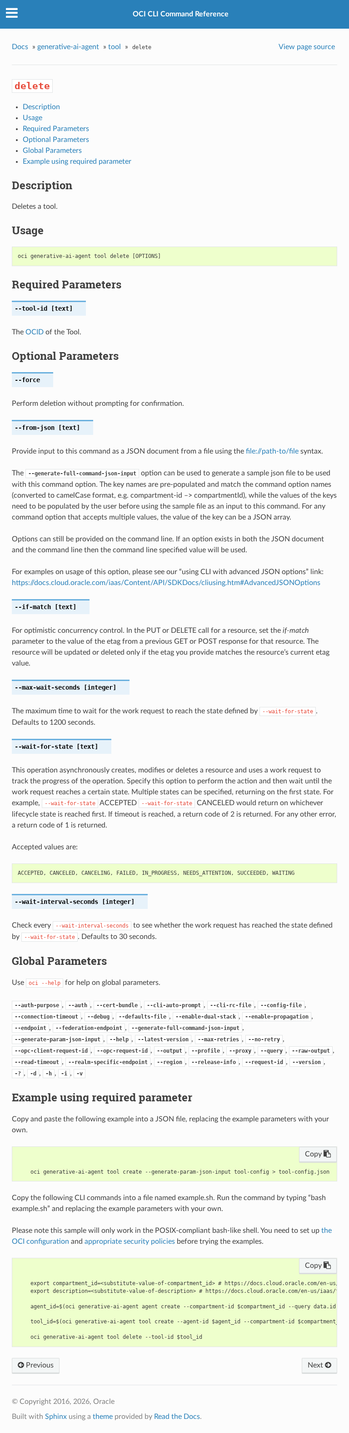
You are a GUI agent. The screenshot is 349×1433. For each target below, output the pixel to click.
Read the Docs (177, 1416)
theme (103, 1416)
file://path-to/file (272, 451)
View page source (307, 46)
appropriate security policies (130, 1241)
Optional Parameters (56, 139)
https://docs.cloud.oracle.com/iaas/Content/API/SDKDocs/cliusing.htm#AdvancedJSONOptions (166, 582)
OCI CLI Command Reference (181, 14)
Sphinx (56, 1416)
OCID (34, 332)
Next (316, 1365)
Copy (314, 1154)
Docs (20, 46)
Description (41, 107)
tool (114, 46)
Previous (39, 1365)
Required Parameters (56, 128)
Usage (32, 117)
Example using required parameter (77, 161)
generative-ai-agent (68, 46)
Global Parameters (52, 150)
